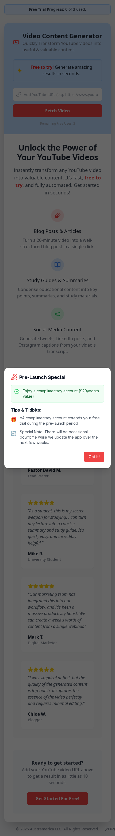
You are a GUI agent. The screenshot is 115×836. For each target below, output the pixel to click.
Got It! (94, 456)
